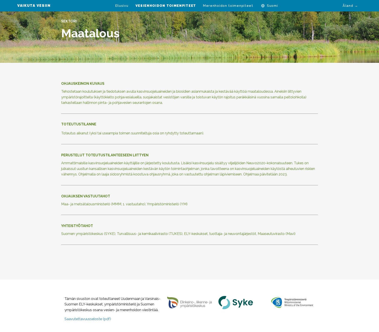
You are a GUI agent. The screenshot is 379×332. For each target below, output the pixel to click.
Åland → (350, 5)
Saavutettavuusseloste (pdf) (87, 319)
